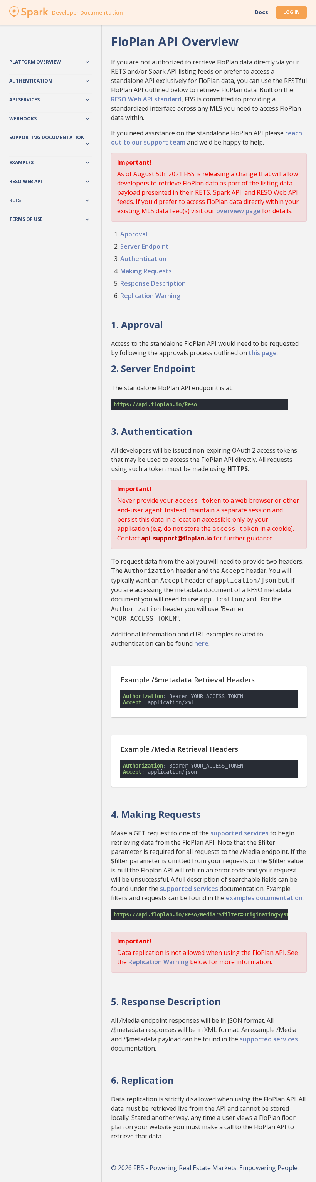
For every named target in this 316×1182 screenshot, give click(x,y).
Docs (261, 12)
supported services (239, 833)
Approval (133, 234)
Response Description (153, 283)
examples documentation (264, 898)
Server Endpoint (144, 246)
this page (263, 353)
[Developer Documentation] (28, 15)
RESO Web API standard (146, 99)
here (201, 643)
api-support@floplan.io (176, 538)
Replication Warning (150, 295)
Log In (291, 12)
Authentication (143, 258)
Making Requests (146, 271)
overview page (238, 211)
